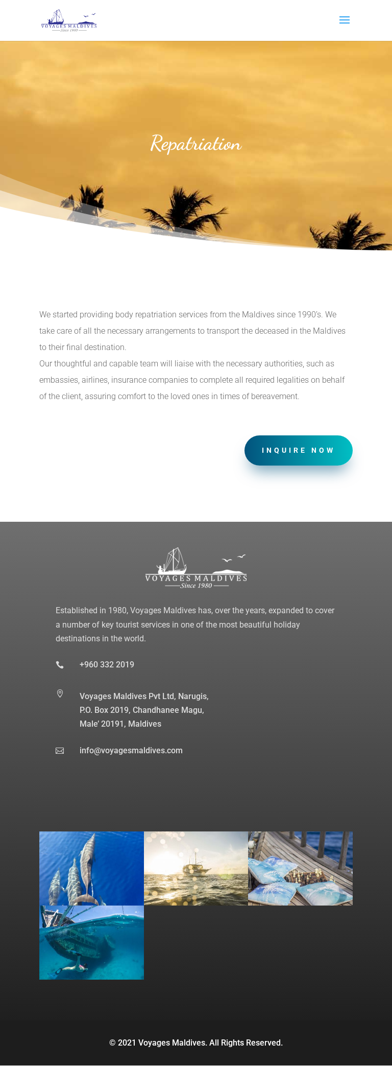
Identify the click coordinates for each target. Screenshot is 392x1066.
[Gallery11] (196, 903)
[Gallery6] (300, 903)
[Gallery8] (91, 903)
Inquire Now (298, 450)
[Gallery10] (91, 977)
